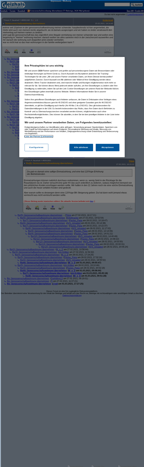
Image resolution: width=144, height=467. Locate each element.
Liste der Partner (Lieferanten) (39, 136)
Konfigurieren (36, 147)
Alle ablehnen (81, 147)
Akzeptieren (108, 147)
